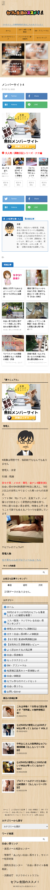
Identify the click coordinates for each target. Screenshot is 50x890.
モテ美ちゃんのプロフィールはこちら (21, 560)
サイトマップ (42, 38)
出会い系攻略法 (15, 655)
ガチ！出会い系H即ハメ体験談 (23, 634)
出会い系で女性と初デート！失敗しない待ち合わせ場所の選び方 (12, 324)
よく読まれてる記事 (18, 810)
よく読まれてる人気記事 (19, 649)
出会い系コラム (15, 686)
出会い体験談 (14, 676)
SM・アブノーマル (42, 31)
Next (45, 171)
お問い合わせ (14, 691)
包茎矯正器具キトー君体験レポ (23, 670)
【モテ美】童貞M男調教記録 (22, 639)
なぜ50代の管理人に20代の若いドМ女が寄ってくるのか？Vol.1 (32, 765)
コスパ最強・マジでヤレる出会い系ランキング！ (25, 622)
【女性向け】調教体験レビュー (23, 644)
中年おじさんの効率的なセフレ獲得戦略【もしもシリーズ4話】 (32, 746)
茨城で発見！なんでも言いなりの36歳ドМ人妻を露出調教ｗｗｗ (36, 356)
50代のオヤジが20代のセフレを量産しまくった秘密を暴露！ (26, 614)
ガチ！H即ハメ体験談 (24, 31)
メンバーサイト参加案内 (25, 38)
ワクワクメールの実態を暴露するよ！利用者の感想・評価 (12, 356)
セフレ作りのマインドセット (22, 681)
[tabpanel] (31, 173)
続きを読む (5, 184)
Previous (4, 171)
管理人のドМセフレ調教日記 (22, 628)
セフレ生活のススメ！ (25, 881)
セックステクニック (8, 38)
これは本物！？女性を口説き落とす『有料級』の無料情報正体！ (32, 709)
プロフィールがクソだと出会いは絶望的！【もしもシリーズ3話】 (32, 784)
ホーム (8, 31)
